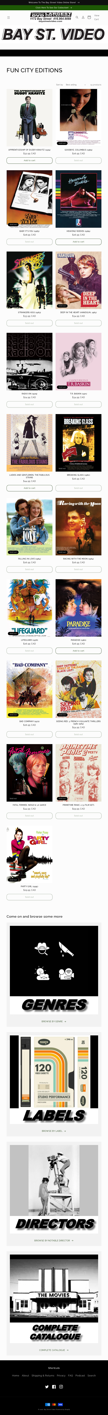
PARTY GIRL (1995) (29, 886)
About (25, 1375)
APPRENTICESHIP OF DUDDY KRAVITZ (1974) (29, 150)
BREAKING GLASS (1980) (78, 475)
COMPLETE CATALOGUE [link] (52, 1350)
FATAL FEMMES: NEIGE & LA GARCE (29, 805)
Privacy (61, 1375)
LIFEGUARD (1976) (29, 640)
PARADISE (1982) (78, 640)
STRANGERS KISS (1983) (29, 312)
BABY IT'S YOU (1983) (29, 231)
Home (15, 1375)
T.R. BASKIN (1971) (78, 394)
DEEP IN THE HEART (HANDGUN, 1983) (78, 312)
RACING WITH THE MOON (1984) (78, 559)
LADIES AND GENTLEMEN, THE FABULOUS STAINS (29, 476)
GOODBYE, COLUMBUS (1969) (78, 150)
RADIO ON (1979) (29, 394)
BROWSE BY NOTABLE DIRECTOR (52, 1240)
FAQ (70, 1375)
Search (92, 1375)
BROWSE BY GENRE (52, 1021)
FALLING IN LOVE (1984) (29, 559)
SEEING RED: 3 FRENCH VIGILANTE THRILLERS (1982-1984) (78, 722)
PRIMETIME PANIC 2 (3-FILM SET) (78, 805)
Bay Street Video (50, 1409)
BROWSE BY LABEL (52, 1131)
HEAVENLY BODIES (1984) (78, 231)
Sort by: (59, 85)
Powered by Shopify (63, 1409)
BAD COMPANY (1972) (29, 721)
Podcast (80, 1375)
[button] (8, 17)
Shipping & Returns (43, 1375)
